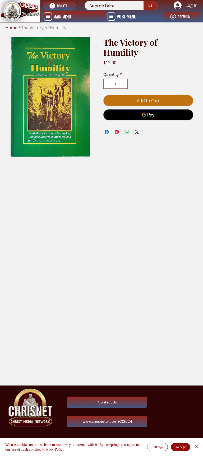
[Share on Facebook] (107, 132)
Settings (157, 446)
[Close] (196, 447)
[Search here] (150, 5)
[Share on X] (137, 132)
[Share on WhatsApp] (127, 132)
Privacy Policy (53, 449)
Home (11, 28)
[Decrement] (107, 83)
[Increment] (123, 83)
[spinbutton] (115, 83)
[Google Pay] (148, 114)
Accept (181, 446)
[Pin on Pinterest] (117, 132)
